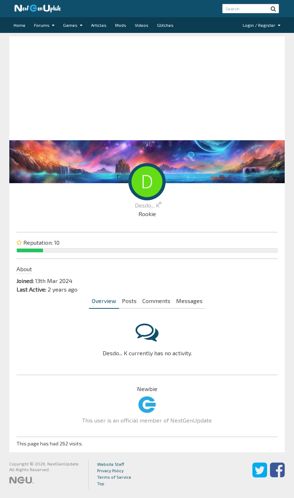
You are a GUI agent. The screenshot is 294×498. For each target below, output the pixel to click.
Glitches (165, 25)
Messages (189, 300)
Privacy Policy (110, 470)
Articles (98, 25)
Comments (156, 300)
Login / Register (259, 25)
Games (71, 25)
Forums (42, 25)
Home (19, 25)
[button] (273, 8)
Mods (120, 25)
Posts (129, 300)
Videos (141, 25)
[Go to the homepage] (37, 8)
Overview (104, 300)
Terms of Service (114, 476)
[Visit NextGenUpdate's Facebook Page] (277, 475)
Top (100, 483)
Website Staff (110, 464)
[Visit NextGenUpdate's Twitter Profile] (259, 475)
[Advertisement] (147, 86)
